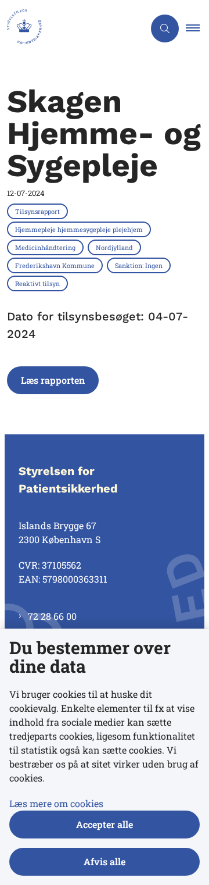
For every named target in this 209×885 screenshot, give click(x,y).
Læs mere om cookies (56, 803)
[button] (197, 28)
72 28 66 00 (52, 616)
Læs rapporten (53, 380)
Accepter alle (104, 824)
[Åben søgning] (165, 28)
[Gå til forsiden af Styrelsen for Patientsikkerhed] (72, 28)
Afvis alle (104, 861)
